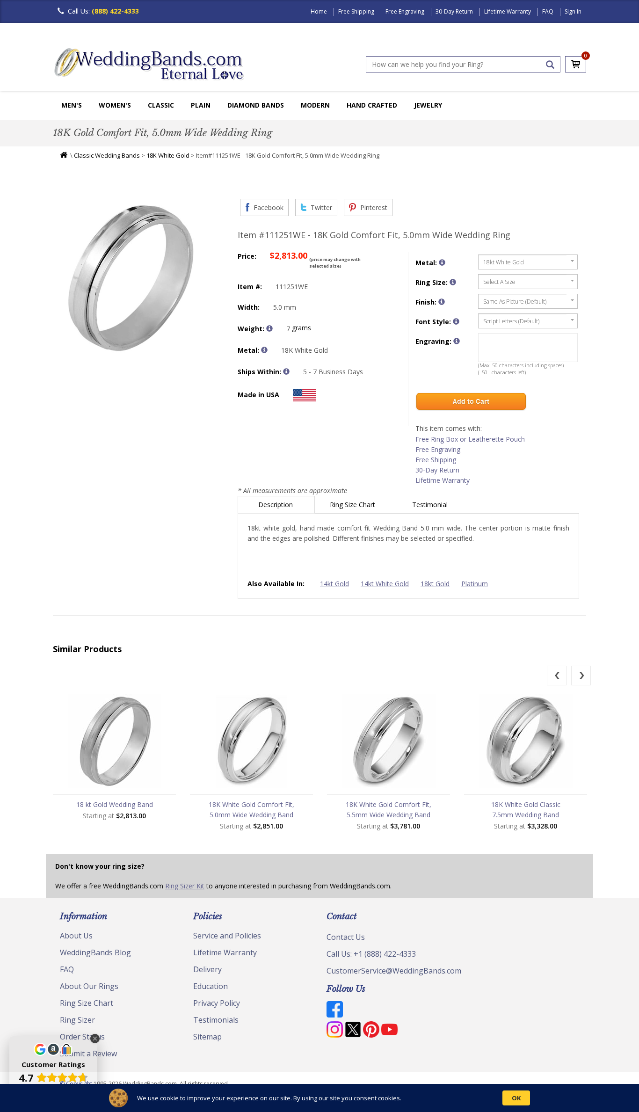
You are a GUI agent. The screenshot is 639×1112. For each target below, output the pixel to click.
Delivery (207, 969)
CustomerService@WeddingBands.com (394, 971)
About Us (76, 935)
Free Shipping (356, 11)
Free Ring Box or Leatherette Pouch (470, 439)
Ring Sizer (77, 1020)
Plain (201, 105)
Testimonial (431, 504)
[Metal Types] (264, 350)
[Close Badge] (95, 1038)
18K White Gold (167, 155)
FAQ (547, 11)
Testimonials (216, 1020)
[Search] (550, 64)
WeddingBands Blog (95, 952)
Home (319, 11)
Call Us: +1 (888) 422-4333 (371, 954)
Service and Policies (227, 935)
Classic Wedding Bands (107, 155)
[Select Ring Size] (453, 282)
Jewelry (428, 105)
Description (276, 504)
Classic (161, 105)
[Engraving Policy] (456, 321)
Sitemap (207, 1037)
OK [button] (516, 1098)
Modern (315, 105)
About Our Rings (89, 986)
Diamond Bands (255, 105)
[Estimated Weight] (269, 328)
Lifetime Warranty (507, 11)
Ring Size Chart (353, 504)
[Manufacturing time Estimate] (286, 371)
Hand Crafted (372, 105)
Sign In (573, 11)
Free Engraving (404, 11)
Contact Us (346, 937)
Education (210, 986)
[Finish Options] (441, 301)
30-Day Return (454, 11)
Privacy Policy (216, 1003)
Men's (71, 105)
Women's (115, 105)
